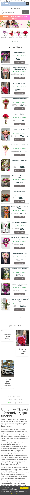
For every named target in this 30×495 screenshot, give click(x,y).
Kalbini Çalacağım (19, 52)
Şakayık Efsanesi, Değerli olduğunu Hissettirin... (19, 68)
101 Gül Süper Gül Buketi (19, 83)
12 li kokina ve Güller (19, 191)
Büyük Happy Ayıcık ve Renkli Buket (19, 207)
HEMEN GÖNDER (19, 62)
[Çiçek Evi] (6, 3)
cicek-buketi (18, 37)
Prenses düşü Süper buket (19, 253)
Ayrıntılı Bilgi (13, 493)
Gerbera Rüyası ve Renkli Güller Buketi (19, 238)
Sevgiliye (11, 37)
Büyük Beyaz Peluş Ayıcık (19, 222)
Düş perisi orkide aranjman (19, 268)
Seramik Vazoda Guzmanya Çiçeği (20, 300)
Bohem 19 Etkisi (19, 114)
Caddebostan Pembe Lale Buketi (19, 176)
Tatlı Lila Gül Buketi (19, 129)
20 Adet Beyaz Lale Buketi (19, 160)
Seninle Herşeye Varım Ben (19, 98)
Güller (25, 37)
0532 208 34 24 (15, 9)
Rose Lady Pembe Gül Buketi (19, 145)
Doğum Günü (4, 37)
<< (10, 317)
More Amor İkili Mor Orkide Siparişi (19, 284)
